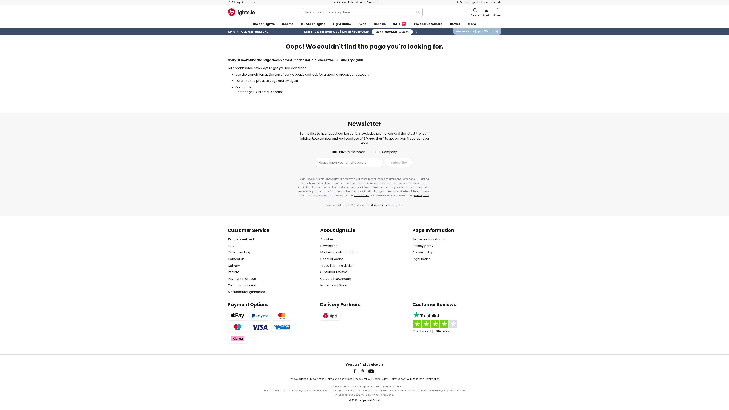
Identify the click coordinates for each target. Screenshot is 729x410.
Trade (324, 265)
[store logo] (241, 12)
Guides (343, 285)
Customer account (242, 285)
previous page (266, 81)
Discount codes (331, 259)
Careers (326, 279)
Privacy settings (299, 379)
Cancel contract (241, 239)
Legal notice (422, 259)
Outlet (455, 24)
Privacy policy (423, 246)
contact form (361, 195)
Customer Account (269, 92)
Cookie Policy (380, 379)
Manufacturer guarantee (246, 292)
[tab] (272, 261)
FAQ (231, 246)
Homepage (243, 92)
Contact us (236, 259)
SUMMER (392, 32)
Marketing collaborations (339, 252)
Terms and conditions (429, 239)
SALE (397, 24)
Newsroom (343, 279)
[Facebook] (357, 371)
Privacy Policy (362, 379)
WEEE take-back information (423, 379)
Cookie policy (422, 252)
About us (326, 239)
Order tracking (239, 252)
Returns (233, 272)
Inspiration (328, 285)
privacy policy (421, 195)
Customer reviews (333, 272)
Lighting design (342, 265)
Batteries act (397, 379)
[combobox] (362, 12)
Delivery (234, 265)
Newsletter (328, 246)
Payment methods (242, 279)
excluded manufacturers (379, 205)
